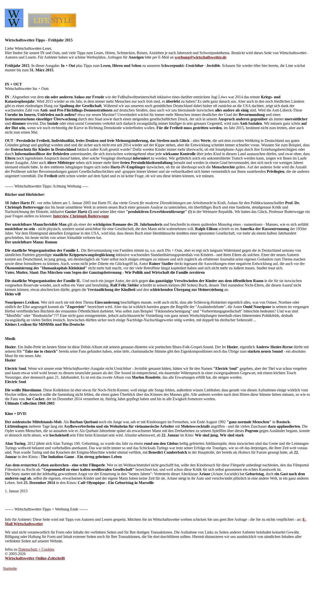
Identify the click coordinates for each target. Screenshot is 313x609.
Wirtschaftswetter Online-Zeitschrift (35, 558)
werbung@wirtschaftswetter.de (200, 57)
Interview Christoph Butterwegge (81, 216)
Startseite (10, 568)
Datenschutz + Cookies (36, 549)
